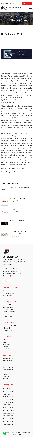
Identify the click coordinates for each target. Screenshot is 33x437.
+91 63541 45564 (11, 269)
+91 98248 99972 (11, 271)
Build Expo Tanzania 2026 (18, 198)
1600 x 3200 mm (8, 405)
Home (8, 20)
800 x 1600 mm (8, 397)
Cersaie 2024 (5, 136)
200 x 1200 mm (8, 408)
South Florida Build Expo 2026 (19, 187)
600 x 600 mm (7, 388)
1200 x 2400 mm (8, 402)
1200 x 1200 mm (8, 399)
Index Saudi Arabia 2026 (17, 220)
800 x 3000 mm (8, 421)
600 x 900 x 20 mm (9, 413)
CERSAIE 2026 (14, 209)
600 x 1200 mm (8, 391)
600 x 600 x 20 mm (9, 410)
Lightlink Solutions (17, 434)
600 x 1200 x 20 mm (9, 416)
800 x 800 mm (7, 394)
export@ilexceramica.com (13, 276)
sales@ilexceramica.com (13, 273)
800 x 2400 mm (8, 418)
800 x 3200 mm (8, 424)
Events (24, 20)
